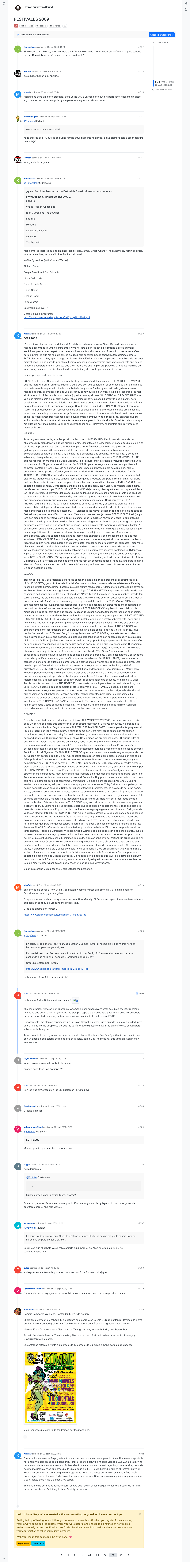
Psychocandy (30, 1058)
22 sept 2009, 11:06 (57, 1058)
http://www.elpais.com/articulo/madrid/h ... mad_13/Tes (55, 914)
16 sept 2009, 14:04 (52, 157)
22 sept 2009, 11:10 (49, 1085)
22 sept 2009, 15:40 (50, 1268)
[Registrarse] (186, 9)
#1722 (141, 47)
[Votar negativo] (135, 62)
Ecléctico (28, 1309)
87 (113, 1555)
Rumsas (27, 71)
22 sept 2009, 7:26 (52, 885)
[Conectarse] (186, 3)
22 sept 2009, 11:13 (57, 1106)
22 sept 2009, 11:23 (63, 1127)
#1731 (141, 993)
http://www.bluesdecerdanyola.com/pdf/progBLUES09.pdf (57, 317)
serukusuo (29, 1223)
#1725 (141, 116)
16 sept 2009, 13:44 (50, 92)
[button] (4, 1558)
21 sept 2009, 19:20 (52, 334)
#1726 (141, 157)
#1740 (141, 1309)
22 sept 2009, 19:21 (53, 1309)
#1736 (141, 1164)
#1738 (141, 1268)
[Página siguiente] (128, 1555)
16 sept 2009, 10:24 (56, 47)
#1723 (141, 71)
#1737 (141, 1223)
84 (89, 1555)
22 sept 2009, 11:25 (51, 1164)
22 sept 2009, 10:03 (56, 931)
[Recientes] (4, 3)
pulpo (26, 993)
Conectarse (38, 1543)
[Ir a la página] (82, 1555)
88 (120, 1555)
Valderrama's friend (33, 1127)
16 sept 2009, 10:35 (52, 71)
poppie (27, 1164)
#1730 (141, 931)
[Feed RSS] (64, 26)
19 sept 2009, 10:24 (56, 178)
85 (97, 1555)
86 (105, 1555)
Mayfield (28, 885)
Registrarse (23, 1543)
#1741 (141, 1454)
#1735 (141, 1127)
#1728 (141, 334)
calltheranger (30, 116)
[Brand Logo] (19, 7)
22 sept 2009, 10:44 (50, 993)
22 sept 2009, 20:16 (52, 1454)
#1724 (141, 92)
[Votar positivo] (125, 62)
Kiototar (27, 334)
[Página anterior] (61, 1555)
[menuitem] (186, 3)
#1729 (141, 885)
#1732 (141, 1058)
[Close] (140, 1514)
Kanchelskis (29, 47)
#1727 (141, 178)
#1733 (141, 1085)
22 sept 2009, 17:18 (63, 1288)
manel (27, 92)
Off (16, 26)
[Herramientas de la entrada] (141, 62)
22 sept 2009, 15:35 (54, 1223)
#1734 (141, 1106)
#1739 (141, 1288)
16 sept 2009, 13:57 (57, 116)
